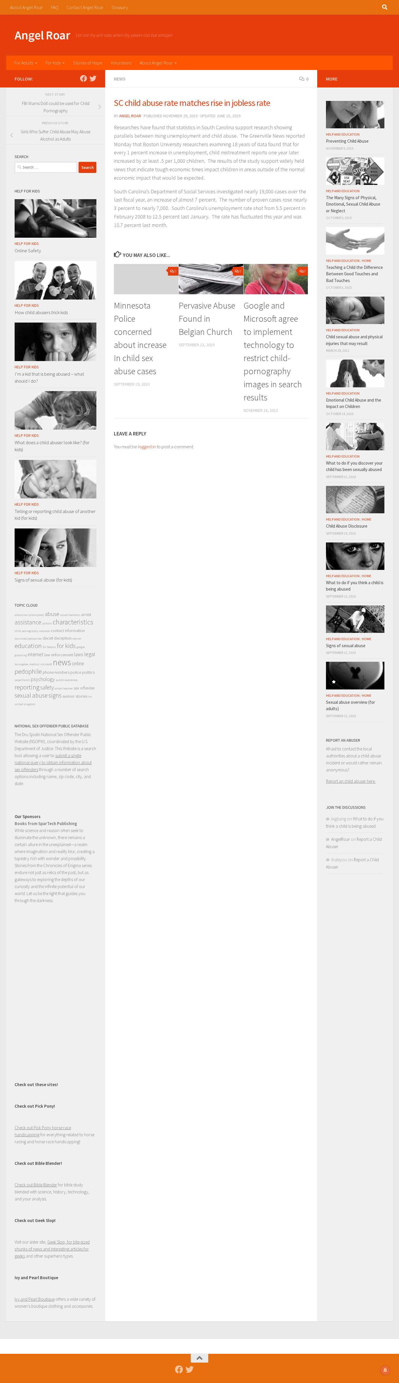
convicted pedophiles (28, 638)
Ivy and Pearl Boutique (35, 1299)
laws (78, 654)
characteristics (73, 622)
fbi (44, 647)
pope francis (22, 680)
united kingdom (25, 704)
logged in (147, 446)
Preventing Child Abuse (347, 141)
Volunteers (121, 63)
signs (55, 695)
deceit (48, 638)
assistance (28, 622)
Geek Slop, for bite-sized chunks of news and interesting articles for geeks (52, 1249)
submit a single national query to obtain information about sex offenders (53, 762)
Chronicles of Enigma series (67, 865)
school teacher (64, 688)
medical (34, 664)
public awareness (67, 680)
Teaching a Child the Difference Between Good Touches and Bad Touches (354, 274)
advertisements (70, 615)
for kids (66, 646)
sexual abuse (31, 695)
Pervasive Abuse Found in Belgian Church (207, 318)
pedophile (28, 671)
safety (47, 687)
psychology (43, 679)
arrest (86, 614)
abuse (52, 613)
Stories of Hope (88, 63)
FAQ (54, 7)
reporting (27, 687)
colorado (44, 631)
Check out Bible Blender (36, 1185)
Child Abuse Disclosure (346, 526)
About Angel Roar (26, 7)
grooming (21, 655)
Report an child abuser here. (351, 781)
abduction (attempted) (29, 615)
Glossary (120, 7)
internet (36, 654)
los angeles (21, 664)
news (62, 662)
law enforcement (58, 654)
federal (51, 647)
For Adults (23, 63)
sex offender (84, 688)
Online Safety (28, 250)
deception (63, 638)
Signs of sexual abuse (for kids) (43, 580)
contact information (68, 630)
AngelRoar (340, 839)
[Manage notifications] (385, 1370)
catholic (47, 623)
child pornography (26, 631)
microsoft (46, 664)
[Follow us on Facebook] (83, 78)
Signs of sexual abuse (345, 645)
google (81, 647)
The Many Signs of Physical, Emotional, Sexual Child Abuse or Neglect (353, 204)
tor (90, 696)
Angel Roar (42, 35)
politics (88, 672)
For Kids (53, 63)
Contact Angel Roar (85, 7)
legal (89, 654)
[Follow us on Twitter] (92, 78)
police (75, 672)
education (28, 646)
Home (366, 260)
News (120, 79)
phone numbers (56, 672)
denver (76, 638)
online (78, 663)
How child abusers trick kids (41, 312)
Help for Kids (27, 243)
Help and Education (343, 134)
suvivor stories (75, 696)
